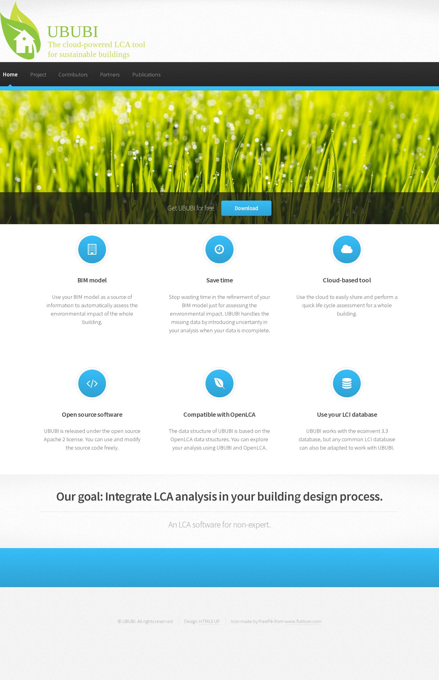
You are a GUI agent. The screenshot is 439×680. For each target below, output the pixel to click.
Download (246, 208)
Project (38, 74)
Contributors (73, 74)
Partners (110, 74)
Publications (146, 74)
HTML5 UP (209, 621)
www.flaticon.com (303, 621)
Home (10, 74)
